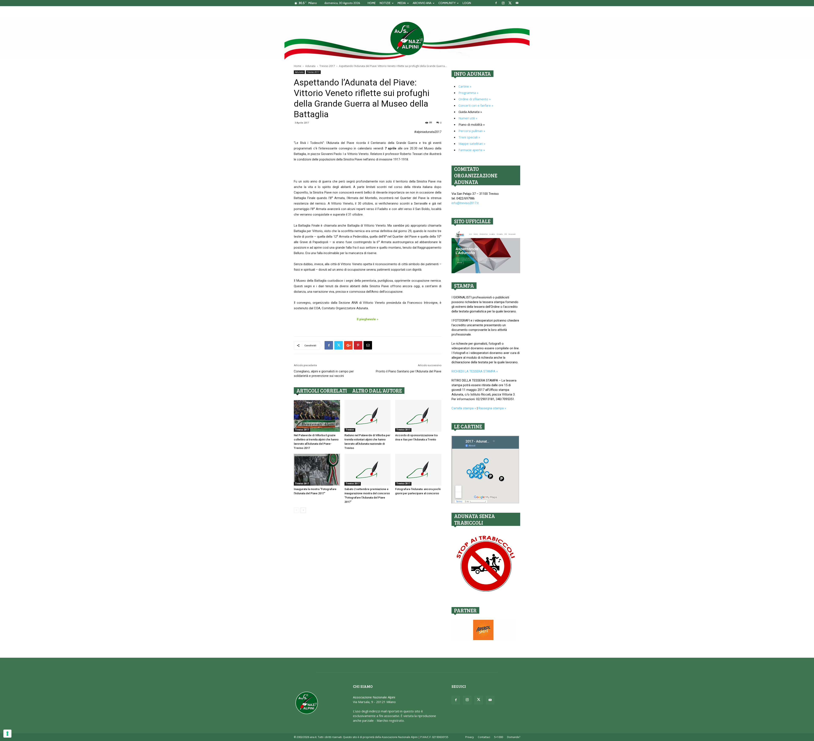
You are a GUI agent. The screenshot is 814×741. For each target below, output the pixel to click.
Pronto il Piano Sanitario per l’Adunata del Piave (408, 371)
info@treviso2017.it (465, 203)
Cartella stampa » (464, 408)
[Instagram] (503, 3)
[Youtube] (517, 3)
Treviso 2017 (327, 66)
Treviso (350, 430)
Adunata (310, 66)
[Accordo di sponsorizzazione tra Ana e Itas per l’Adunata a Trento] (418, 416)
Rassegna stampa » (492, 408)
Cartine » (465, 86)
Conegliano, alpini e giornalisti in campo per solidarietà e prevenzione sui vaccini (324, 373)
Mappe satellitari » (472, 143)
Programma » (468, 93)
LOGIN (467, 3)
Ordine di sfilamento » (475, 99)
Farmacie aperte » (472, 150)
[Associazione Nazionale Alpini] (407, 38)
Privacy (469, 737)
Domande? (513, 737)
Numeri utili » (468, 118)
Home (297, 66)
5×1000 (498, 737)
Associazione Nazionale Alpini (374, 697)
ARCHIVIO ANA (422, 3)
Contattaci (484, 737)
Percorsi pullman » (472, 131)
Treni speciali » (469, 137)
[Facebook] (496, 3)
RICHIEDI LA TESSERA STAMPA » (475, 371)
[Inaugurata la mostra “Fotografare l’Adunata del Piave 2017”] (317, 470)
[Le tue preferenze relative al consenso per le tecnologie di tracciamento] (7, 734)
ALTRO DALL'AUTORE (377, 390)
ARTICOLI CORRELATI (321, 390)
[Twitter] (510, 3)
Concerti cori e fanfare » (476, 105)
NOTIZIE (385, 3)
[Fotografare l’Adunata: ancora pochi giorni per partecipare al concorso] (418, 470)
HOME (372, 3)
